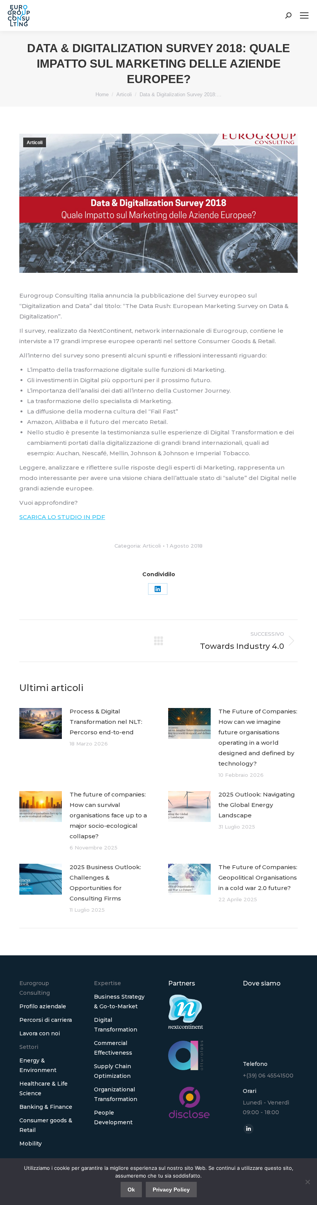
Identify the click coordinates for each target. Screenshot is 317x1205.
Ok (131, 1189)
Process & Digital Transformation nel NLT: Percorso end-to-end (106, 722)
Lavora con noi (39, 1033)
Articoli (35, 142)
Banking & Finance (45, 1106)
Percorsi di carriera (45, 1019)
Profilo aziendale (42, 1006)
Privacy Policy (171, 1189)
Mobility (30, 1143)
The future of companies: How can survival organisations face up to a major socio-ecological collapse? (108, 815)
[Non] (307, 1182)
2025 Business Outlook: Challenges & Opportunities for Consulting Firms (105, 882)
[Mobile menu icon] (304, 15)
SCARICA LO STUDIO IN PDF (62, 517)
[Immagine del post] (40, 723)
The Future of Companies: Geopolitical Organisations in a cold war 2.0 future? (257, 877)
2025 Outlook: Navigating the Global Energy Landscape (256, 805)
